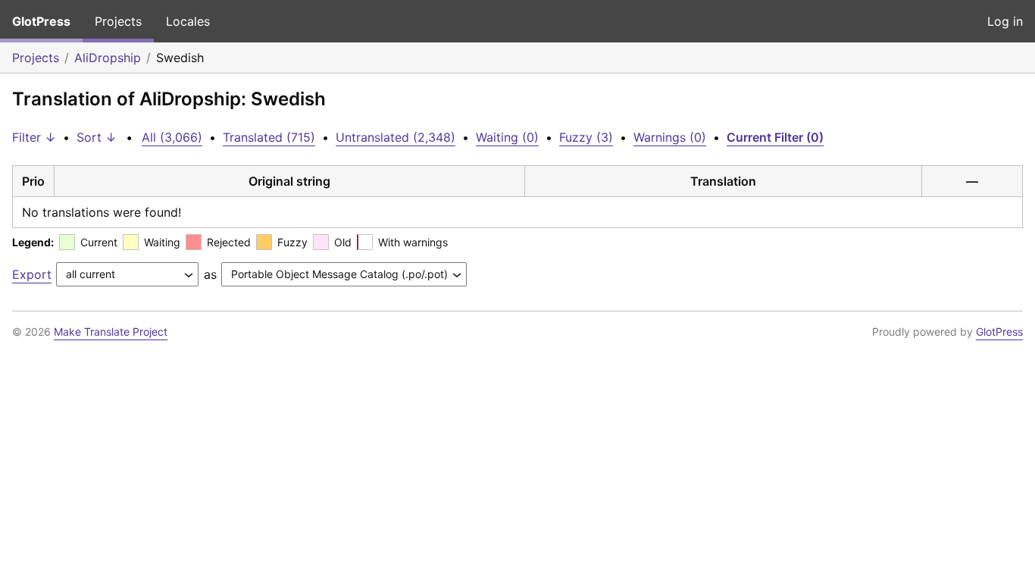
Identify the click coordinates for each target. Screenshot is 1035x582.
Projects (118, 21)
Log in (1005, 21)
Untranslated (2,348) (395, 137)
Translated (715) (269, 137)
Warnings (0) (669, 137)
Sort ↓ (97, 137)
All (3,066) (172, 137)
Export (32, 274)
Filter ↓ (34, 137)
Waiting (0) (507, 137)
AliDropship (107, 57)
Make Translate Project (110, 331)
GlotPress (41, 21)
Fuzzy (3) (586, 137)
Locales (188, 21)
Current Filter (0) (775, 137)
